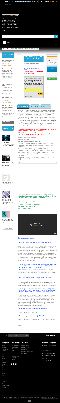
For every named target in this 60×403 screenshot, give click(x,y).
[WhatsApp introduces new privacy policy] (6, 176)
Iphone (3, 358)
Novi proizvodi (15, 345)
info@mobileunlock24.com (48, 360)
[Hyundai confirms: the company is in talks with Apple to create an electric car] (6, 156)
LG (2, 360)
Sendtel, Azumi (5, 385)
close (29, 401)
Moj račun (24, 343)
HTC (3, 354)
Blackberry (4, 347)
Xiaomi (3, 393)
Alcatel (3, 345)
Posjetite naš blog (8, 228)
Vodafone (4, 373)
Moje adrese (24, 349)
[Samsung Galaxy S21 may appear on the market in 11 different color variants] (6, 193)
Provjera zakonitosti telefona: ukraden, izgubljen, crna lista (7, 70)
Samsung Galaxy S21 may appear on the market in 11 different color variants (7, 201)
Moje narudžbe (25, 345)
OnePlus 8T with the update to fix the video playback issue (7, 220)
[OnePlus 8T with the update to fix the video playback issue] (6, 213)
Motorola (4, 362)
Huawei (3, 356)
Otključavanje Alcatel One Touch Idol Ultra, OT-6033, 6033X (7, 107)
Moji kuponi (24, 353)
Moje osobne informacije (27, 351)
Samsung (4, 367)
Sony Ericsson (5, 371)
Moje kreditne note (25, 347)
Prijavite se (35, 1)
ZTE (3, 376)
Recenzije (45, 106)
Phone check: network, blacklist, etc (5, 351)
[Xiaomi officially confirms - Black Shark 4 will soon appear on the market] (6, 136)
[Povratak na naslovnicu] (3, 49)
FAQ (13, 354)
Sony (8, 48)
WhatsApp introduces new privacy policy (7, 183)
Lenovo (3, 378)
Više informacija (23, 106)
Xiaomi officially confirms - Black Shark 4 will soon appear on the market (8, 145)
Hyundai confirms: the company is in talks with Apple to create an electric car (8, 164)
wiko (3, 383)
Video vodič (34, 106)
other (3, 391)
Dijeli (19, 325)
